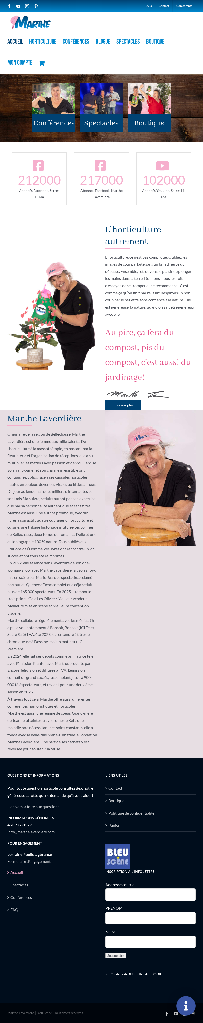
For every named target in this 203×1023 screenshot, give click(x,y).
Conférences (21, 897)
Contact (115, 788)
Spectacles (19, 884)
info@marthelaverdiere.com (31, 831)
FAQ (14, 909)
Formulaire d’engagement (29, 861)
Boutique (116, 800)
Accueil (16, 872)
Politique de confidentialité (131, 813)
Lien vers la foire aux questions (33, 806)
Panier (114, 825)
